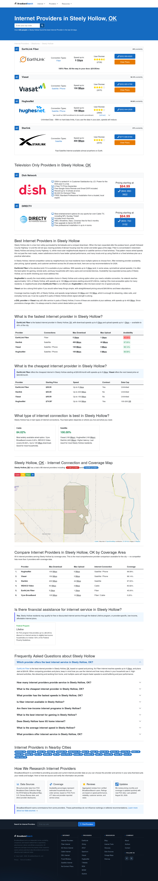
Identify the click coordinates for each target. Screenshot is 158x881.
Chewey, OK (108, 754)
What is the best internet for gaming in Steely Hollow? (47, 714)
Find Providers (87, 824)
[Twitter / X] (131, 858)
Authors (127, 844)
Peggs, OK (94, 752)
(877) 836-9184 (125, 136)
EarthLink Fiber (22, 337)
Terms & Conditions (25, 860)
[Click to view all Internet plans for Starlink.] (32, 139)
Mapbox (138, 541)
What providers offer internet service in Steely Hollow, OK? (49, 734)
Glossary (107, 848)
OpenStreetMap (110, 541)
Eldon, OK (85, 752)
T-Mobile (84, 862)
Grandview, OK (20, 752)
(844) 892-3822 (126, 192)
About (127, 840)
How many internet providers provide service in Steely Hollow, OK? (54, 682)
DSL (23, 475)
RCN (83, 866)
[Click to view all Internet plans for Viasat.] (32, 87)
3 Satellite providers (91, 468)
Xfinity (84, 844)
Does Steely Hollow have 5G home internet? (41, 721)
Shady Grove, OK (74, 752)
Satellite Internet (66, 862)
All (33, 475)
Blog (105, 840)
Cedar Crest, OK (20, 757)
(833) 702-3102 (126, 222)
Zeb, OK (56, 754)
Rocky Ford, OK (66, 754)
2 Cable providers (73, 468)
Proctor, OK (19, 754)
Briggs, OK (51, 752)
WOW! (84, 870)
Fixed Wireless (66, 859)
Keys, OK (38, 754)
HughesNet (20, 351)
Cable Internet (66, 851)
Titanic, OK (118, 754)
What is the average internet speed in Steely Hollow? (46, 727)
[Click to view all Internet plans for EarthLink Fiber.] (32, 59)
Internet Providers (67, 840)
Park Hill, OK (104, 752)
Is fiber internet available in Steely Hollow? (40, 701)
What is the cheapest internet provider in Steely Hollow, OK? (50, 688)
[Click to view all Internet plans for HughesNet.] (32, 109)
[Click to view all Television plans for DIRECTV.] (33, 219)
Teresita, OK (115, 752)
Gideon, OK (41, 752)
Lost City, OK (125, 752)
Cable (17, 475)
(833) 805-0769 (125, 84)
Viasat (18, 347)
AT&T (84, 848)
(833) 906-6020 (125, 56)
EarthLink (85, 840)
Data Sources (109, 851)
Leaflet (96, 541)
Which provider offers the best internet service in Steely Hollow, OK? (55, 662)
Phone (62, 88)
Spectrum (85, 851)
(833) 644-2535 (125, 109)
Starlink (18, 342)
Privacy (16, 860)
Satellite (55, 88)
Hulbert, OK (135, 752)
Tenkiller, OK (78, 754)
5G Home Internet (67, 848)
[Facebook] (127, 858)
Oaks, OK (99, 754)
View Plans (125, 62)
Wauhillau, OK (89, 754)
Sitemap (107, 859)
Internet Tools (109, 844)
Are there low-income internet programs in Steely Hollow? (49, 708)
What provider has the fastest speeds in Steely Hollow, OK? (50, 695)
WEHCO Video (27, 585)
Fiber (58, 60)
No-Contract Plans (67, 866)
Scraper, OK (31, 752)
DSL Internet (65, 855)
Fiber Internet (65, 844)
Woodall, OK (48, 754)
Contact (127, 848)
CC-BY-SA (126, 541)
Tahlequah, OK (61, 752)
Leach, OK (127, 754)
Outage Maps (108, 855)
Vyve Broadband (28, 595)
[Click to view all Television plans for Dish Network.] (33, 189)
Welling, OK (29, 754)
